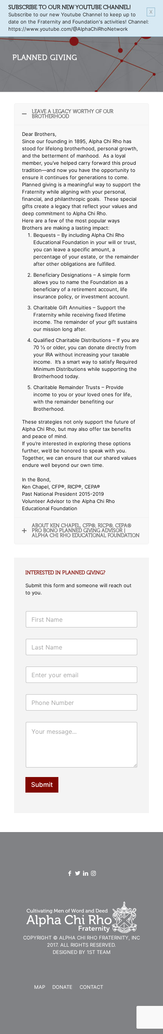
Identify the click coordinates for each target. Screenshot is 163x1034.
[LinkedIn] (85, 873)
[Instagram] (93, 873)
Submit (42, 784)
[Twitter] (77, 873)
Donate (62, 987)
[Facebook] (69, 873)
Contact (91, 987)
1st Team (99, 952)
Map (39, 987)
